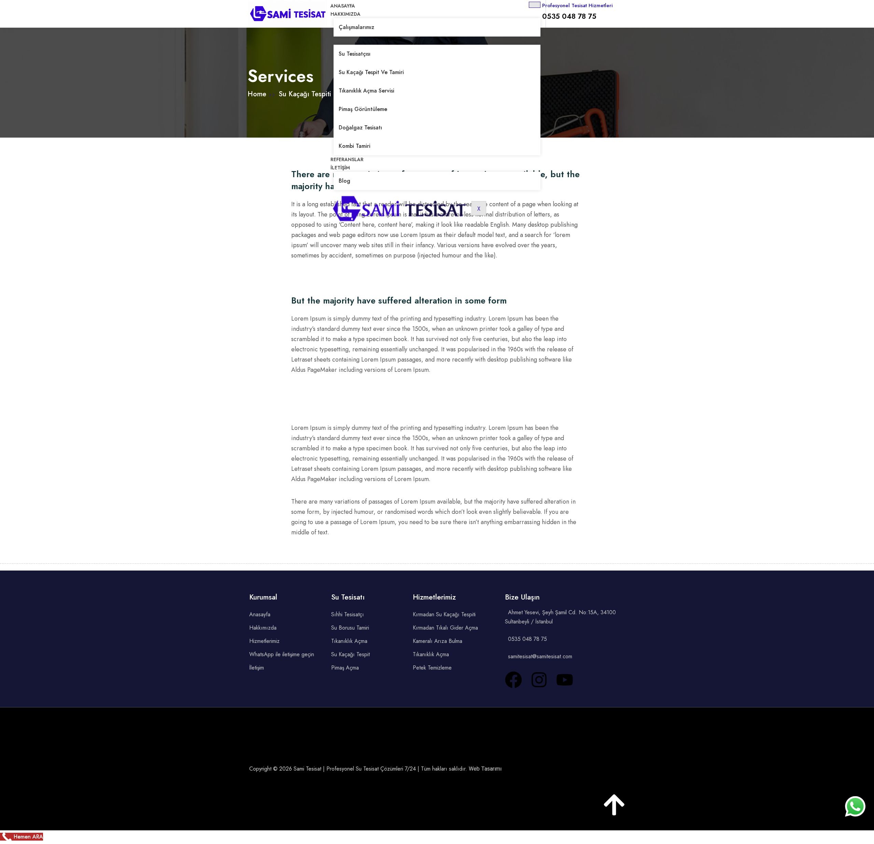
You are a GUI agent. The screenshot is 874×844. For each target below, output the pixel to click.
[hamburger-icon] (534, 5)
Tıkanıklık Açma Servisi (366, 91)
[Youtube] (564, 679)
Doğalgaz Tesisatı (360, 127)
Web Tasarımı (485, 768)
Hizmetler (343, 40)
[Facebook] (513, 679)
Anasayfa (342, 5)
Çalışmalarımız (356, 27)
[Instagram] (539, 679)
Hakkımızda (345, 14)
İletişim (340, 167)
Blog (344, 181)
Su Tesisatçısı (354, 54)
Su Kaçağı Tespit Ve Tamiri (371, 72)
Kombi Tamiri (354, 146)
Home (258, 94)
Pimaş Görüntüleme (363, 109)
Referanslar (347, 159)
